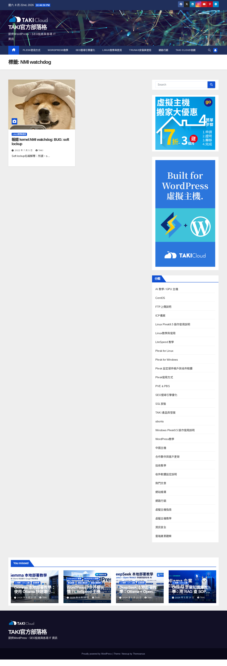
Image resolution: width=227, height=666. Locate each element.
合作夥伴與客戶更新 (167, 456)
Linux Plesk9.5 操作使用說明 (172, 324)
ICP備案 (160, 315)
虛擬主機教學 (163, 518)
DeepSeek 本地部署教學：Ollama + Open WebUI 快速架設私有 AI (139, 591)
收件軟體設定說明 (166, 474)
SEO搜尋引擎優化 (85, 50)
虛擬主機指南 (163, 509)
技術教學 (160, 465)
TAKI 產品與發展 (165, 412)
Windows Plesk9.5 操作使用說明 (175, 430)
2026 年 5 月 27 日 (27, 597)
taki (40, 150)
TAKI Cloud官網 (186, 50)
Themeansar (139, 654)
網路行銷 (163, 50)
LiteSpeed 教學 (164, 342)
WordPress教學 (58, 50)
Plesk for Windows (166, 359)
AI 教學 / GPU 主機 (166, 289)
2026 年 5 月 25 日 (80, 597)
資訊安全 (160, 527)
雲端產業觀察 (163, 536)
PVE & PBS (162, 386)
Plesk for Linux (164, 350)
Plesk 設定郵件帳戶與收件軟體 (173, 368)
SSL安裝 (160, 403)
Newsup (125, 654)
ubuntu (159, 421)
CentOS (160, 298)
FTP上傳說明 (163, 306)
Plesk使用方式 (32, 50)
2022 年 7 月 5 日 (24, 150)
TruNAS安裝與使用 (140, 50)
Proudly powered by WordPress (97, 654)
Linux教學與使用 (112, 50)
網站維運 (160, 492)
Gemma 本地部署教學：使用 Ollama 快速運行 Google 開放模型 (34, 591)
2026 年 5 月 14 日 (185, 597)
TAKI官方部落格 (27, 27)
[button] (209, 50)
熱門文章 (160, 483)
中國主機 (160, 447)
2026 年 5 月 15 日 (132, 597)
